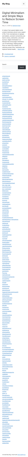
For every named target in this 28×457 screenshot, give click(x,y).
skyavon (4, 200)
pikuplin (4, 305)
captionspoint (6, 280)
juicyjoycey (5, 257)
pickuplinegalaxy (7, 85)
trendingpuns (6, 340)
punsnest (5, 84)
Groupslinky (5, 278)
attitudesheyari (6, 328)
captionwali (5, 418)
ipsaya (4, 370)
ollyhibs (4, 363)
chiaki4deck (5, 338)
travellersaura (6, 336)
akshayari (5, 233)
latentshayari (6, 290)
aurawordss (5, 177)
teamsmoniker (6, 361)
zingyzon (5, 326)
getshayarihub (6, 131)
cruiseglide (5, 149)
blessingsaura (6, 181)
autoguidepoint (6, 208)
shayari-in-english (7, 99)
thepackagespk (6, 175)
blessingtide (6, 322)
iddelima (4, 156)
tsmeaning (5, 307)
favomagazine (6, 267)
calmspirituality (6, 105)
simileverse (5, 330)
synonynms (5, 309)
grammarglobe (6, 124)
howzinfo (5, 236)
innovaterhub (6, 359)
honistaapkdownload (8, 183)
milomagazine (6, 376)
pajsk (3, 357)
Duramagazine (6, 254)
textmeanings (6, 321)
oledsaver (5, 223)
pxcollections (6, 410)
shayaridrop (5, 424)
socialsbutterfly (6, 141)
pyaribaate (5, 215)
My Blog (6, 4)
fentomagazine (6, 122)
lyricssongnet (6, 231)
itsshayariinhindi (7, 112)
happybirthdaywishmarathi (10, 292)
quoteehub (5, 82)
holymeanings (6, 317)
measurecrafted (7, 139)
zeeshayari (5, 227)
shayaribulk (5, 128)
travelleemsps (6, 401)
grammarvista (6, 126)
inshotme (5, 106)
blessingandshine (7, 179)
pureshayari (5, 101)
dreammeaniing (7, 343)
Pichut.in (4, 324)
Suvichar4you (6, 261)
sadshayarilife (6, 433)
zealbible (5, 374)
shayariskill (5, 212)
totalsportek (5, 147)
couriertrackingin (7, 397)
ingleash (4, 313)
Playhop (4, 273)
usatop (4, 391)
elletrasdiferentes (7, 366)
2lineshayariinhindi (7, 412)
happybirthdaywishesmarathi (11, 420)
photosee (5, 256)
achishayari (5, 288)
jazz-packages (6, 189)
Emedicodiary (6, 250)
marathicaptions (7, 315)
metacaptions (6, 204)
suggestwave (6, 171)
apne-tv (4, 393)
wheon (4, 384)
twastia (4, 439)
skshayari (5, 284)
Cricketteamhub (7, 353)
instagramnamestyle (8, 277)
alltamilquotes (6, 265)
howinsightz (5, 242)
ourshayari (5, 213)
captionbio (5, 78)
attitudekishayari (7, 414)
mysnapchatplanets (8, 349)
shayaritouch (6, 221)
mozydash (5, 407)
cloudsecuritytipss (7, 385)
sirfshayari (5, 416)
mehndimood (6, 275)
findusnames (6, 248)
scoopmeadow (6, 193)
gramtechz (5, 271)
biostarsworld (6, 91)
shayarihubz (6, 202)
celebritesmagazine (8, 372)
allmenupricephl (7, 300)
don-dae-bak (6, 185)
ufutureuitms (6, 332)
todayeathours (6, 408)
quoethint (5, 380)
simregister (5, 435)
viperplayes (5, 378)
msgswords (5, 152)
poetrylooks (5, 259)
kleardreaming (6, 334)
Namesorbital (6, 441)
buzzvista (5, 368)
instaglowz (5, 196)
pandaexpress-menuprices (10, 219)
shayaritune (5, 301)
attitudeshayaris (7, 294)
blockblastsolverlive (8, 93)
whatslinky (5, 143)
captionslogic (6, 437)
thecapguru (5, 150)
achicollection (6, 229)
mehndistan (5, 263)
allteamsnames (6, 355)
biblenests (5, 191)
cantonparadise (7, 97)
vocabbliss (5, 87)
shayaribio (5, 429)
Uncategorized (8, 54)
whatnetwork (6, 76)
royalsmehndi (6, 103)
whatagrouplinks (7, 110)
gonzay (4, 345)
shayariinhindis (6, 428)
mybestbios (5, 225)
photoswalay (6, 286)
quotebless (5, 387)
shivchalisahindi (7, 89)
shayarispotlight (7, 240)
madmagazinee (6, 235)
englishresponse (7, 303)
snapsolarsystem (7, 364)
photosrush (5, 95)
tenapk (4, 282)
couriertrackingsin (7, 426)
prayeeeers (5, 198)
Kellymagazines (6, 252)
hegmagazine (6, 269)
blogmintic (5, 389)
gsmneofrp (5, 170)
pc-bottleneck (6, 347)
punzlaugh (5, 206)
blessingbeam (6, 133)
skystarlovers (6, 194)
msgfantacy (5, 382)
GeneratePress (22, 454)
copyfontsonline (7, 246)
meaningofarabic (7, 298)
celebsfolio (5, 443)
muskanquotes (6, 108)
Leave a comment (9, 56)
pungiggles (5, 403)
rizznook (4, 238)
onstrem (4, 145)
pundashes (5, 135)
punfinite (4, 158)
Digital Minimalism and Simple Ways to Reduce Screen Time (13, 17)
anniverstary (6, 431)
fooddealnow (6, 405)
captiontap (5, 210)
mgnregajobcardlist (8, 154)
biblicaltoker (6, 296)
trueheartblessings (8, 173)
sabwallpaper (6, 129)
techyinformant (6, 187)
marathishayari (6, 244)
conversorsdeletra (7, 351)
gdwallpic (5, 422)
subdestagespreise (8, 114)
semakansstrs (6, 342)
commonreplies (6, 311)
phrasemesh (6, 137)
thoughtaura (6, 395)
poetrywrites (6, 80)
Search (4, 64)
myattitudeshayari (7, 217)
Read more (21, 49)
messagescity (6, 319)
